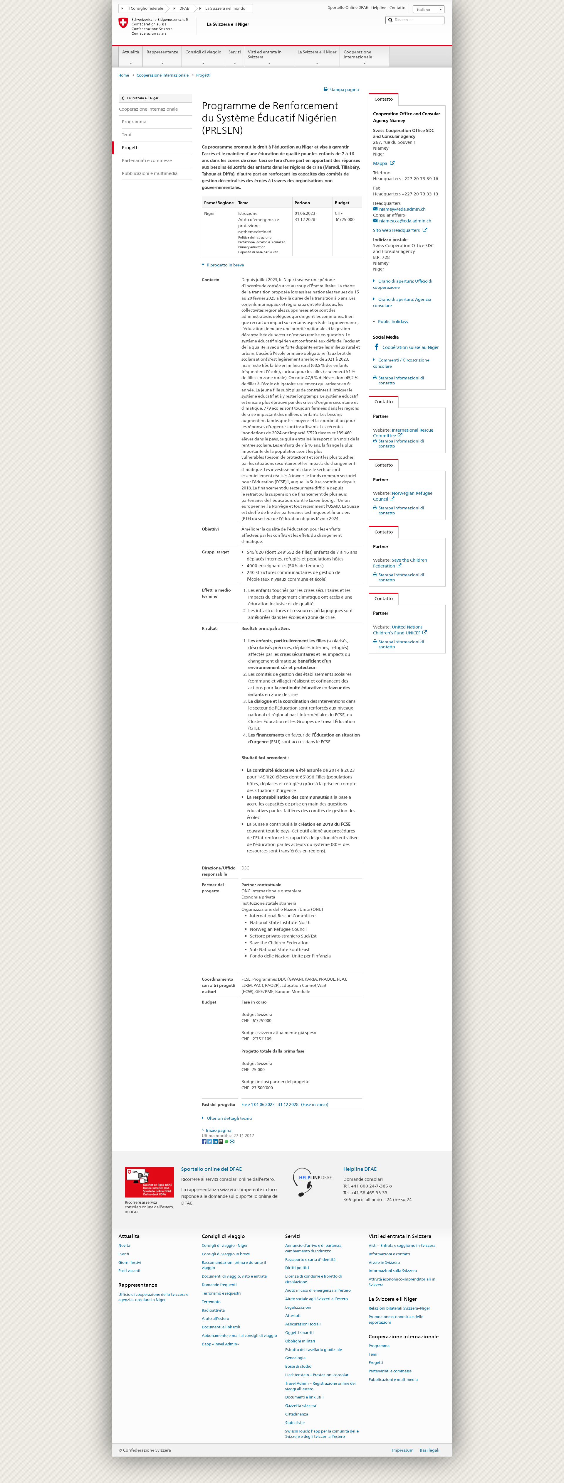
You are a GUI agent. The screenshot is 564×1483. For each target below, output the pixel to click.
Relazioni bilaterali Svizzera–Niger (399, 1308)
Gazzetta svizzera (300, 1405)
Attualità (130, 52)
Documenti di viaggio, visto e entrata (234, 1276)
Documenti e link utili (221, 1327)
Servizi (235, 52)
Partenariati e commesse (390, 1371)
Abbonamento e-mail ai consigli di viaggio (239, 1335)
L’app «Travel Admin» (220, 1344)
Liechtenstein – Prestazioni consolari (317, 1375)
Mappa (380, 163)
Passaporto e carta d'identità (310, 1259)
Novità (124, 1245)
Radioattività (213, 1310)
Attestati (293, 1316)
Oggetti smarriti (299, 1332)
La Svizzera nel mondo (225, 8)
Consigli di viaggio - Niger (225, 1245)
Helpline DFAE (360, 1169)
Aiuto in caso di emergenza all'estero (318, 1290)
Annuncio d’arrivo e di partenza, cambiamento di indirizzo (313, 1248)
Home (123, 75)
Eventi (123, 1254)
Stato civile (295, 1422)
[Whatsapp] (227, 1141)
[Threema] (221, 1141)
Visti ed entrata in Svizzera (265, 54)
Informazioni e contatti (389, 1254)
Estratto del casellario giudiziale (313, 1349)
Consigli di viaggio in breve (226, 1254)
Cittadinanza (296, 1414)
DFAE (184, 8)
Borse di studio (298, 1366)
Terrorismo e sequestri (221, 1293)
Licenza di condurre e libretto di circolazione (313, 1279)
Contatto (381, 99)
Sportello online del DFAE (211, 1169)
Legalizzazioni (298, 1307)
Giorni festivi (129, 1262)
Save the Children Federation (400, 563)
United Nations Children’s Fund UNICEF (397, 630)
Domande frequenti (219, 1285)
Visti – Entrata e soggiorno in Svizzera (402, 1245)
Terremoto (211, 1302)
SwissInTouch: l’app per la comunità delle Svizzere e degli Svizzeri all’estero (322, 1434)
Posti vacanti (129, 1271)
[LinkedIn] (216, 1141)
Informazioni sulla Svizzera (393, 1271)
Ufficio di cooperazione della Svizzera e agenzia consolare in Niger (153, 1297)
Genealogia (295, 1358)
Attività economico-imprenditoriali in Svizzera (402, 1282)
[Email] (232, 1141)
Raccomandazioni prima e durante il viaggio (234, 1265)
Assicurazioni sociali (303, 1324)
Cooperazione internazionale (358, 54)
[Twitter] (210, 1141)
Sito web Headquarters (397, 230)
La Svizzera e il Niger (317, 52)
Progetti (376, 1363)
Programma (379, 1346)
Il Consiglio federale (145, 8)
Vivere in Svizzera (384, 1262)
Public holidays (393, 321)
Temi (373, 1354)
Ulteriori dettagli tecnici (229, 1118)
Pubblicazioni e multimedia (393, 1379)
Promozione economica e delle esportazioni (396, 1320)
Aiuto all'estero (215, 1319)
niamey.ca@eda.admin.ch (405, 221)
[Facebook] (204, 1141)
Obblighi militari (300, 1341)
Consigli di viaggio (203, 52)
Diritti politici (297, 1268)
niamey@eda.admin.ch (402, 209)
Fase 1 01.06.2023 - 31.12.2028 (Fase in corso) (284, 1104)
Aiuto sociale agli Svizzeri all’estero (316, 1299)
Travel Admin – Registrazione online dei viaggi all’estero (320, 1386)
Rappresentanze (162, 52)
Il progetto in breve (225, 265)
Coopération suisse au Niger (410, 347)
